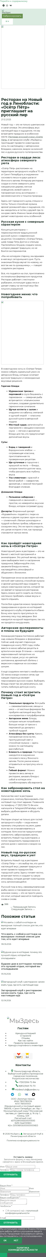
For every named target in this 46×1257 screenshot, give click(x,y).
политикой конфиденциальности (21, 1212)
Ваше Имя (6, 1185)
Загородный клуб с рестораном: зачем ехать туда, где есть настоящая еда (21, 993)
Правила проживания (26, 1043)
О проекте (25, 1036)
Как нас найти (25, 1040)
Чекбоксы (6, 1206)
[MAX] (33, 1095)
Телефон (5, 1170)
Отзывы (25, 1038)
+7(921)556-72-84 (27, 1082)
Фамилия (34, 1191)
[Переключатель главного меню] (7, 21)
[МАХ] (14, 6)
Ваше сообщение (10, 1197)
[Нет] (3, 1255)
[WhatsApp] (7, 6)
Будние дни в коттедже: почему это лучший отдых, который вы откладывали (21, 966)
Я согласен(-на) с (21, 1212)
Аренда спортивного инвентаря (25, 1045)
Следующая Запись (23, 909)
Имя (3, 1167)
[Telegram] (4, 6)
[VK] (11, 6)
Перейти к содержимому (13, 1)
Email (3, 1218)
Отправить (11, 1174)
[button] (12, 16)
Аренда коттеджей (25, 1033)
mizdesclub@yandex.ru (27, 1089)
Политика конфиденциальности (23, 1140)
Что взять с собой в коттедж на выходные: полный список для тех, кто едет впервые (21, 937)
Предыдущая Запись (23, 907)
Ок (5, 1240)
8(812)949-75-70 (27, 1086)
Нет (16, 1240)
